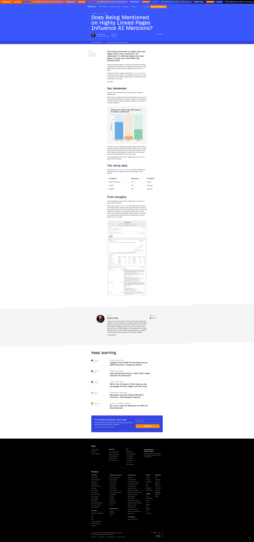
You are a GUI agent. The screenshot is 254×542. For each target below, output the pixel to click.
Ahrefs (117, 42)
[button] (144, 6)
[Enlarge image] (127, 125)
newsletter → (112, 427)
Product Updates (115, 6)
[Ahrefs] (89, 6)
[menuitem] (127, 7)
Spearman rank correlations (121, 169)
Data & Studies (103, 6)
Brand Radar (124, 206)
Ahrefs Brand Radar (137, 73)
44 (96, 42)
